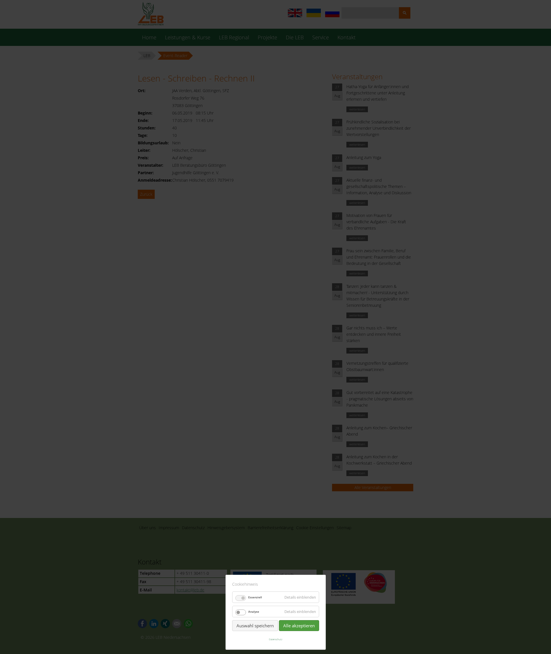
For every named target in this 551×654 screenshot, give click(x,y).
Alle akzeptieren (299, 625)
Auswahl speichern (255, 625)
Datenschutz (275, 639)
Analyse (253, 612)
